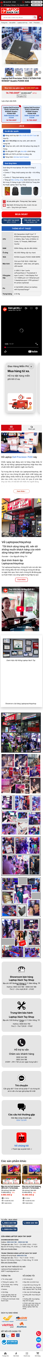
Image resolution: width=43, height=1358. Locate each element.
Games (4, 1289)
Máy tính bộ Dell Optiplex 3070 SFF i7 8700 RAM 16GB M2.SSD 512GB (10, 1187)
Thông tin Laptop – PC (10, 1282)
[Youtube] (13, 1335)
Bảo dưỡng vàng (17, 180)
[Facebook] (18, 1335)
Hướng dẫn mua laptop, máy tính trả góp (31, 1300)
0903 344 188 (37, 2)
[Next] (40, 1187)
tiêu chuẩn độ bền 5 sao (27, 135)
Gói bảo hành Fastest (21, 157)
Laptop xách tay (22, 22)
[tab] (11, 428)
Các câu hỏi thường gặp (32, 1292)
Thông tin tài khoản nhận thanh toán (10, 1300)
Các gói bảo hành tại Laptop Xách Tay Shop (8, 1295)
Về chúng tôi (21, 1145)
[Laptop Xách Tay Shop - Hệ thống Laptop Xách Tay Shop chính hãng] (10, 10)
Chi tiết (11, 429)
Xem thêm (21, 491)
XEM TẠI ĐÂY (21, 1120)
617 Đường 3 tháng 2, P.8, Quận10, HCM (15, 5)
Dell (30, 22)
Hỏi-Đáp (5, 1292)
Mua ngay (21, 214)
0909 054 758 (10, 1229)
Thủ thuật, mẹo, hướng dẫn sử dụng (9, 1285)
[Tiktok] (3, 1335)
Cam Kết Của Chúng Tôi (32, 1285)
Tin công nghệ (7, 1279)
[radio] (11, 113)
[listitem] (9, 72)
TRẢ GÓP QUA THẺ (31, 221)
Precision (37, 22)
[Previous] (2, 1187)
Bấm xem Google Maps (9, 1249)
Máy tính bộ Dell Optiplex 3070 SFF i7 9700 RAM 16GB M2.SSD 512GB (31, 1187)
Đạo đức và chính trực (31, 1282)
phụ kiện (24, 151)
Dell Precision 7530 (22, 457)
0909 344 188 (37, 5)
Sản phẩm (12, 22)
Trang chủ (4, 22)
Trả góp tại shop (11, 221)
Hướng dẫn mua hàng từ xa (31, 1295)
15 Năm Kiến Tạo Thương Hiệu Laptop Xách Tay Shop (32, 1288)
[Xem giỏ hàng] (40, 17)
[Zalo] (8, 1335)
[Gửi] (35, 17)
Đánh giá (31, 429)
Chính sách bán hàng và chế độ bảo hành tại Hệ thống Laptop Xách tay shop (31, 1305)
